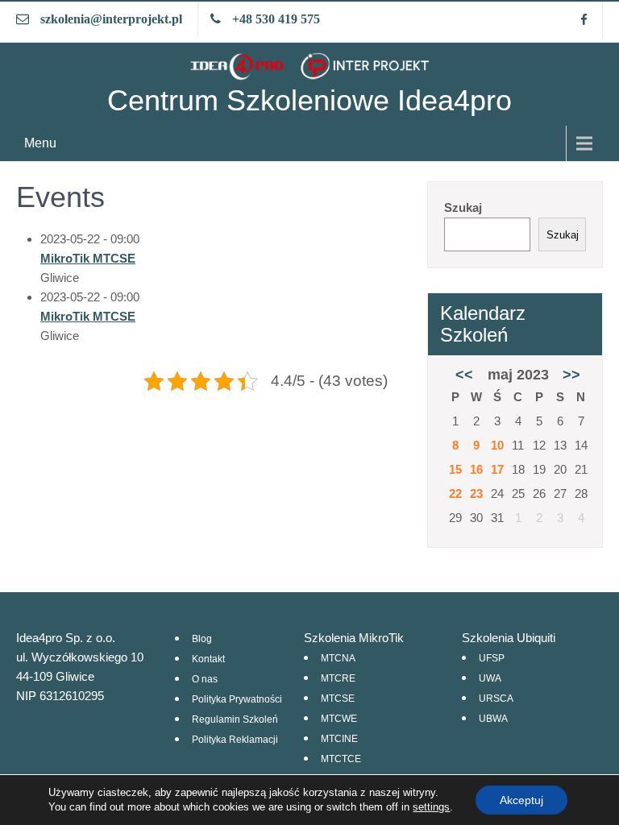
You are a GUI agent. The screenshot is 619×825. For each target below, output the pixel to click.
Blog (202, 639)
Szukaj (463, 207)
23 (476, 493)
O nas (205, 679)
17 (497, 469)
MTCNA (338, 658)
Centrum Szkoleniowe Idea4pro (309, 100)
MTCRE (338, 678)
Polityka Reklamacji (235, 739)
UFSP (492, 658)
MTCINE (339, 738)
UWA (490, 678)
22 (455, 493)
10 (497, 445)
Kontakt (208, 659)
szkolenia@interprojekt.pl (111, 19)
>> (571, 375)
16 (476, 469)
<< (464, 375)
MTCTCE (341, 759)
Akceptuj (521, 800)
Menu (40, 143)
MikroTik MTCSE (87, 258)
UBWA (493, 718)
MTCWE (339, 718)
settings (431, 807)
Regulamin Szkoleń (235, 719)
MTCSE (338, 698)
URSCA (496, 698)
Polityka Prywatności (237, 699)
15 (455, 469)
